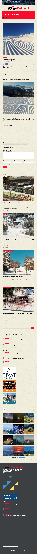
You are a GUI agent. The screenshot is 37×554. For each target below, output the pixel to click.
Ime (3, 160)
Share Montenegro (19, 550)
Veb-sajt (25, 160)
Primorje (7, 352)
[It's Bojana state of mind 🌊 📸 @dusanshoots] (29, 440)
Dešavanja (5, 57)
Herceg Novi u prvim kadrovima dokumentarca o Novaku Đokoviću (16, 353)
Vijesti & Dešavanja (10, 250)
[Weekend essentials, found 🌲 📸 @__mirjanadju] (18, 440)
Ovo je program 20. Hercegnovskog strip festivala (14, 334)
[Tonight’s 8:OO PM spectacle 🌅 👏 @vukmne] (18, 451)
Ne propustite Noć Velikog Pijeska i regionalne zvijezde (14, 358)
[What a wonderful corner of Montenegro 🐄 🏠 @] (29, 429)
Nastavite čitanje (5, 210)
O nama (17, 14)
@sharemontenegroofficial (6, 546)
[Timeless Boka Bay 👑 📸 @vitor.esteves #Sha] (18, 418)
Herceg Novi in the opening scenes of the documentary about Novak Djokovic (18, 345)
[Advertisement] (18, 133)
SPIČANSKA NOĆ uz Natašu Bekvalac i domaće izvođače (15, 339)
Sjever (4, 250)
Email (14, 160)
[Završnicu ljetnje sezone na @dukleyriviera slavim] (18, 429)
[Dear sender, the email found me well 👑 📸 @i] (8, 451)
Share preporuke (8, 14)
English (13, 14)
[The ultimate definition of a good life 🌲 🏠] (29, 451)
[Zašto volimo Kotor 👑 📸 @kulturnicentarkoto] (8, 440)
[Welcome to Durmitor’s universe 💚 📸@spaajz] (29, 418)
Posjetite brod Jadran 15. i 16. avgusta (11, 362)
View (18, 188)
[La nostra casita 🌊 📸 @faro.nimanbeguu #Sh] (8, 429)
